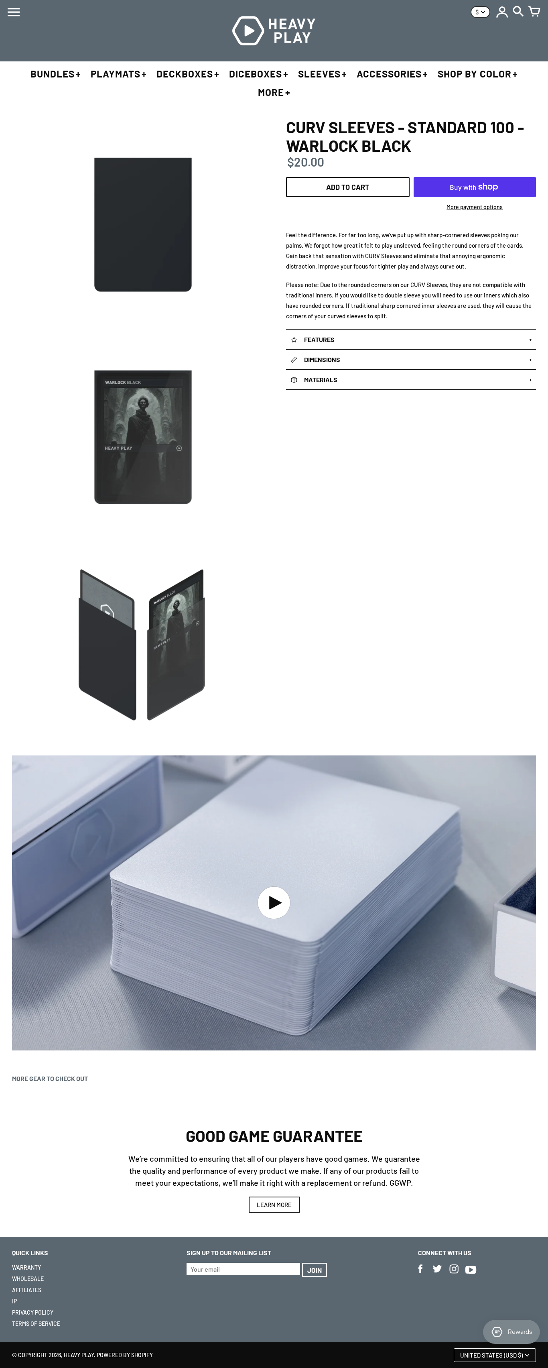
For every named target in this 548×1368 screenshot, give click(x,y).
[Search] (518, 12)
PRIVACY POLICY (32, 1312)
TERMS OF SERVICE (36, 1323)
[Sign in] (502, 12)
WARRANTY (26, 1267)
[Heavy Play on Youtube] (471, 1274)
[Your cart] (534, 12)
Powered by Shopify (125, 1355)
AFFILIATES (26, 1290)
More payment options (475, 207)
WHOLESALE (28, 1278)
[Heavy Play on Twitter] (437, 1274)
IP (14, 1301)
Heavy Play (79, 1355)
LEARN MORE (274, 1204)
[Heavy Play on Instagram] (454, 1274)
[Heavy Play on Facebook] (420, 1274)
